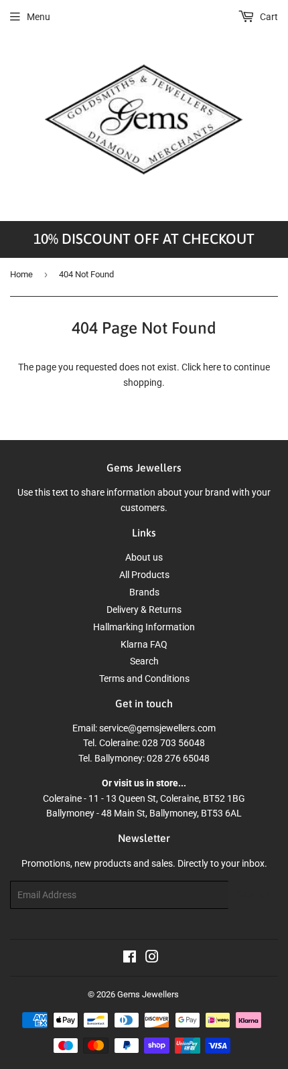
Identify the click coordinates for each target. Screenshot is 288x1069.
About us (144, 557)
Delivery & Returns (144, 609)
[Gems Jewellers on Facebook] (130, 958)
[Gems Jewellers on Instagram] (152, 958)
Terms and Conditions (144, 678)
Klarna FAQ (144, 644)
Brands (144, 592)
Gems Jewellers (148, 994)
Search (144, 661)
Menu (38, 16)
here (212, 367)
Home (21, 274)
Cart (268, 16)
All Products (144, 574)
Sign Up (253, 895)
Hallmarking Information (144, 627)
